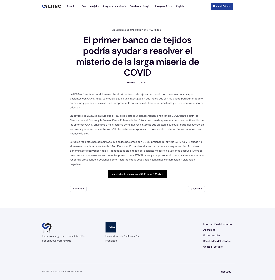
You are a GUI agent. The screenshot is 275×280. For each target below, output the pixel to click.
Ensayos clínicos (163, 6)
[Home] (51, 6)
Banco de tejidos (90, 6)
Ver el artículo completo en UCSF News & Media (137, 174)
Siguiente (195, 189)
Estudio (71, 6)
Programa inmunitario (114, 6)
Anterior (79, 189)
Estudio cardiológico (140, 6)
